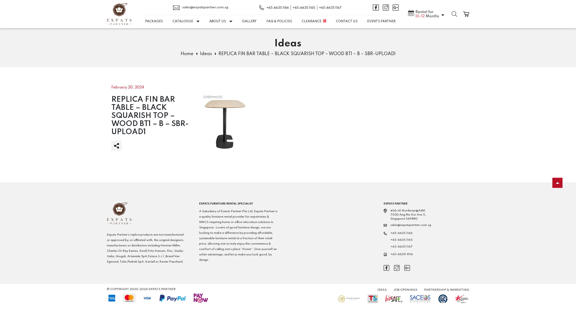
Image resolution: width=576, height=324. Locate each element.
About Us (217, 21)
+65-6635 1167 (330, 7)
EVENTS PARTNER (381, 21)
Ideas (206, 54)
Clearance (311, 21)
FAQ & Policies (279, 21)
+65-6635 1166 (277, 7)
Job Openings (405, 289)
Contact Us (347, 21)
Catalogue (183, 21)
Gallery (249, 21)
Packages (154, 21)
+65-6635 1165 (304, 7)
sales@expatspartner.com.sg (205, 7)
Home (187, 54)
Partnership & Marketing (446, 289)
